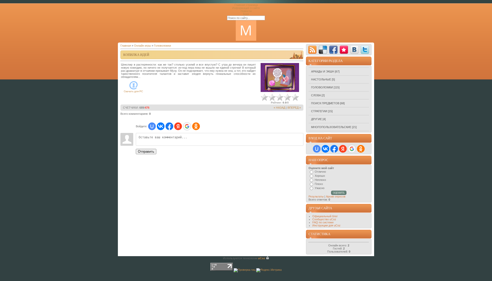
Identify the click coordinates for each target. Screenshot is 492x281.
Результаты (316, 196)
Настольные (321, 79)
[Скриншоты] (280, 77)
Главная (125, 45)
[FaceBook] (333, 50)
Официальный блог (325, 216)
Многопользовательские (331, 127)
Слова (316, 95)
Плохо (319, 183)
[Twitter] (365, 50)
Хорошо (320, 175)
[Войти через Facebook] (169, 126)
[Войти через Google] (187, 126)
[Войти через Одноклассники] (196, 126)
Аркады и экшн (322, 71)
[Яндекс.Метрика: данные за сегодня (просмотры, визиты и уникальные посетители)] (269, 270)
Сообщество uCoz (324, 219)
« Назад (279, 107)
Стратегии (319, 111)
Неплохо (320, 179)
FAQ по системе (323, 222)
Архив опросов (335, 196)
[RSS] (312, 50)
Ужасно (319, 188)
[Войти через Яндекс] (178, 126)
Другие (316, 119)
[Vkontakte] (354, 50)
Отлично (320, 171)
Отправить (146, 151)
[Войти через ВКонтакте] (161, 126)
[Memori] (344, 50)
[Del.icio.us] (323, 50)
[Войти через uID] (152, 126)
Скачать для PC (133, 91)
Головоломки (162, 45)
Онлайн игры (142, 45)
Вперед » (294, 107)
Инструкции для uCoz (326, 225)
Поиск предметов (325, 103)
